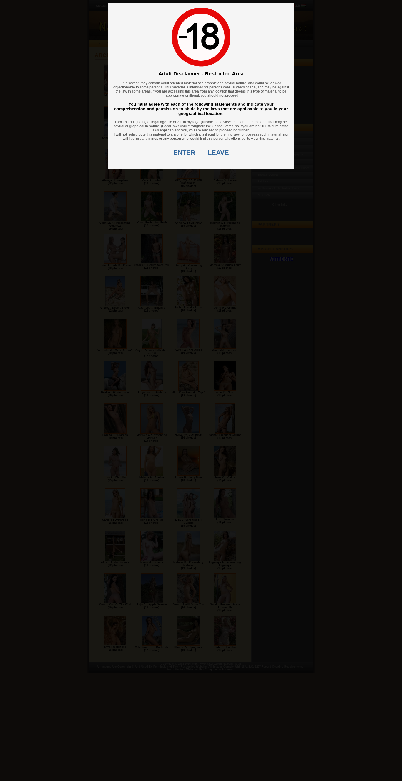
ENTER (184, 152)
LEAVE (218, 152)
